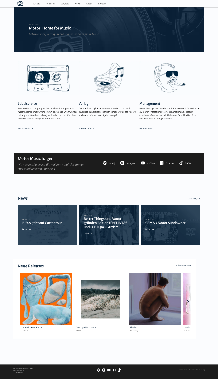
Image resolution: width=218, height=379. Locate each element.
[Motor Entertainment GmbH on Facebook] (114, 370)
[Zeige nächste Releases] (188, 302)
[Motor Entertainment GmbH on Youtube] (109, 370)
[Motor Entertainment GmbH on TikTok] (119, 370)
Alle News (193, 198)
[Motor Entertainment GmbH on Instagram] (104, 370)
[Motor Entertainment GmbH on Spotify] (98, 370)
